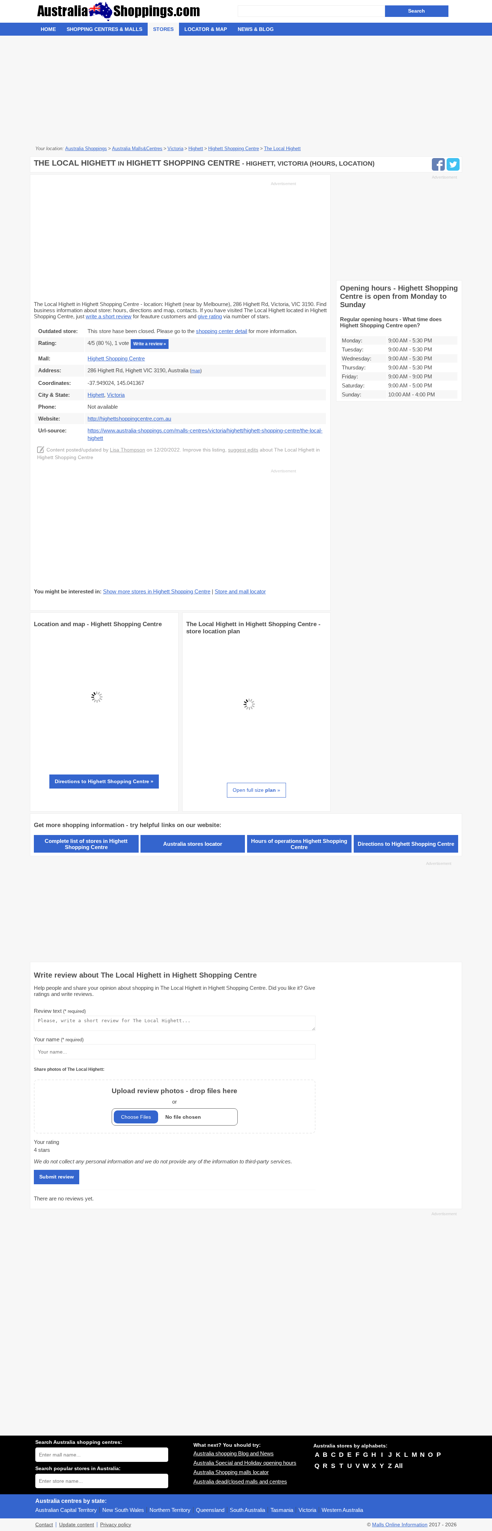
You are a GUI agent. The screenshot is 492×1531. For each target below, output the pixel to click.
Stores (163, 29)
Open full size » (256, 790)
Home (48, 29)
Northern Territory (170, 1510)
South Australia (247, 1510)
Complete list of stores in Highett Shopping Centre (86, 844)
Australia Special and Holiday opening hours (244, 1463)
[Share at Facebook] (438, 164)
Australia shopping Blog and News (233, 1453)
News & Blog (256, 29)
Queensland (210, 1510)
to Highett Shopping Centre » (104, 781)
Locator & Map (205, 29)
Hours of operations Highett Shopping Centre (299, 844)
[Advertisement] (246, 89)
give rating (210, 316)
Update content (76, 1524)
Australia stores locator (192, 844)
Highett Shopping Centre (116, 358)
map (195, 370)
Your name (59, 1039)
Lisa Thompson (127, 450)
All (398, 1465)
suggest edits (243, 450)
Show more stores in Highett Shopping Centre (156, 591)
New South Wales (123, 1510)
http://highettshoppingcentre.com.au (129, 419)
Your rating (46, 1142)
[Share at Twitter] (453, 164)
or (174, 1096)
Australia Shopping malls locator (231, 1472)
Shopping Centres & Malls (104, 29)
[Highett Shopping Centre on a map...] (97, 758)
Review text (60, 1011)
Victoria (307, 1510)
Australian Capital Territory (66, 1510)
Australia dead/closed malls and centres (240, 1481)
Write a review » (149, 343)
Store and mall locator (240, 591)
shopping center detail (221, 331)
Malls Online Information (400, 1524)
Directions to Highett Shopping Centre (406, 844)
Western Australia (342, 1510)
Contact (44, 1524)
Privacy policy (115, 1524)
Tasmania (281, 1510)
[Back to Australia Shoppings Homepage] (136, 11)
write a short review (108, 316)
